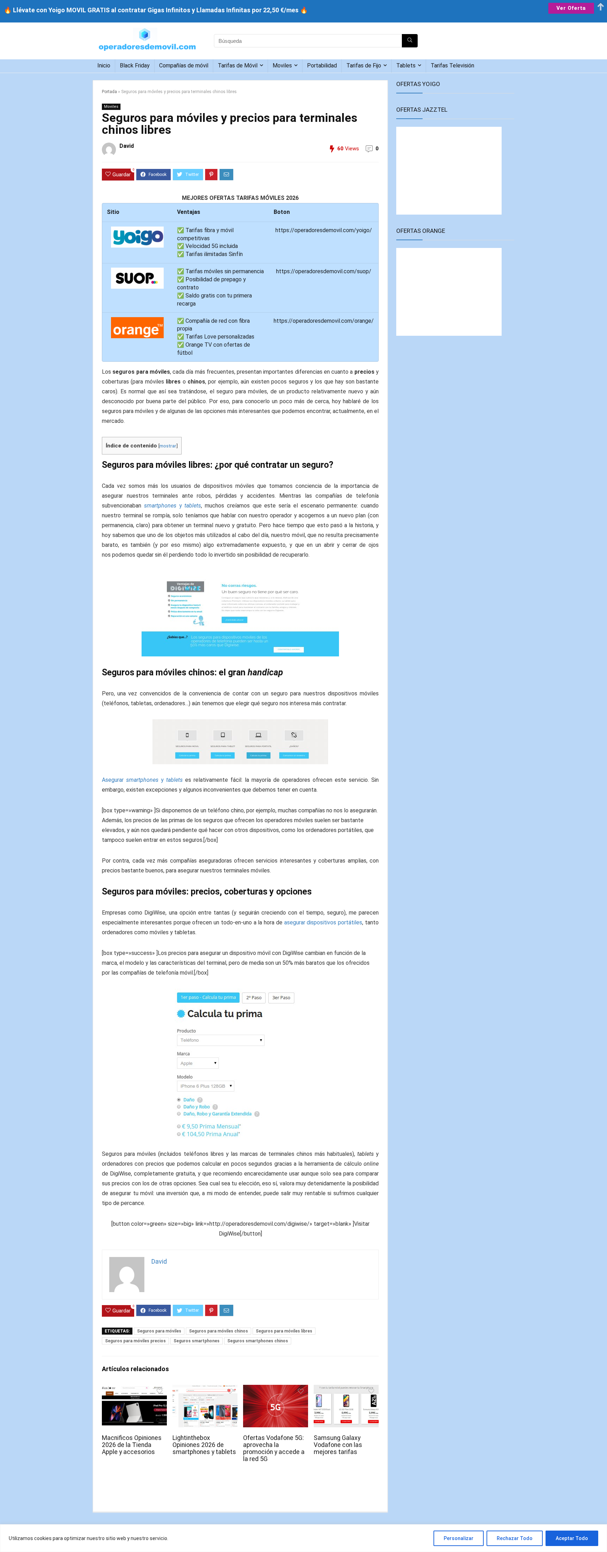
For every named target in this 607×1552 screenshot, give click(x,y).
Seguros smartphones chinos (257, 1340)
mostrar (167, 445)
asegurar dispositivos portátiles (323, 922)
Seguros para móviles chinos (218, 1331)
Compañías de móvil (183, 65)
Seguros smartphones (197, 1340)
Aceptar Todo (572, 1538)
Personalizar (459, 1538)
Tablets (406, 65)
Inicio (103, 65)
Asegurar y (142, 780)
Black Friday (135, 65)
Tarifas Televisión (452, 65)
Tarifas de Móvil (237, 65)
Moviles (282, 65)
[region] (303, 1538)
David (126, 146)
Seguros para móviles (159, 1331)
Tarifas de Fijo (363, 65)
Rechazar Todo (515, 1538)
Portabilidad (322, 65)
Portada (109, 91)
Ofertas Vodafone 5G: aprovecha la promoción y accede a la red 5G (274, 1448)
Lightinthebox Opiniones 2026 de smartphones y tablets (204, 1444)
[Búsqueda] (410, 40)
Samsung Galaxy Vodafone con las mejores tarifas (338, 1444)
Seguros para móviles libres (284, 1331)
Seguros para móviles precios (135, 1340)
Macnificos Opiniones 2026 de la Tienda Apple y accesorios (132, 1444)
